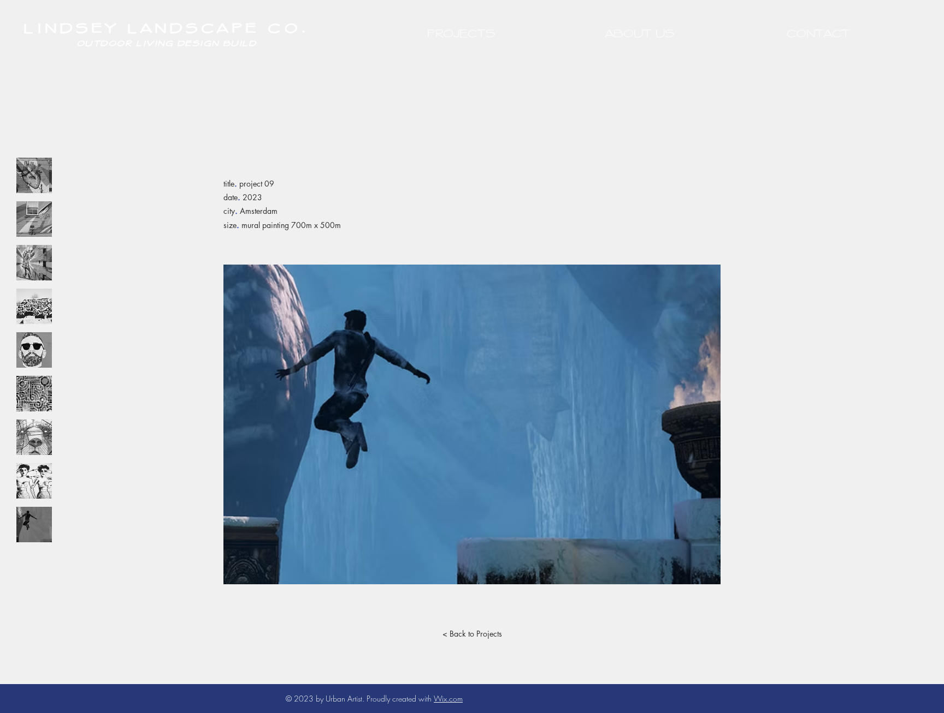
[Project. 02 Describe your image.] (34, 219)
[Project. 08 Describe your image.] (34, 481)
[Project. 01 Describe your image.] (34, 175)
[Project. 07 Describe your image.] (34, 437)
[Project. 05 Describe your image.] (34, 350)
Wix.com (448, 698)
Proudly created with (400, 698)
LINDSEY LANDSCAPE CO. (167, 27)
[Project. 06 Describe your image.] (34, 393)
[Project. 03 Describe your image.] (34, 262)
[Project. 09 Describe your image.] (34, 524)
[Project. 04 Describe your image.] (34, 306)
